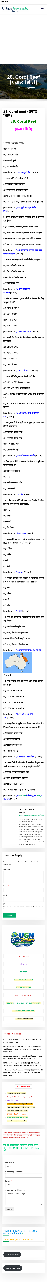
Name (6, 886)
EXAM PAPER (35, 1003)
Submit (9, 1209)
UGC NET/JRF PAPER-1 (13, 1268)
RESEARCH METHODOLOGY (23, 980)
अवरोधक (22, 795)
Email (5, 895)
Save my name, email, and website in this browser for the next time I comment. (23, 908)
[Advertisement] (23, 39)
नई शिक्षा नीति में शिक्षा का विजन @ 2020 (17, 1117)
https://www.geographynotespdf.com (31, 815)
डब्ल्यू (39, 795)
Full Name (10, 1162)
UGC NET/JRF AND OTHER (22, 1003)
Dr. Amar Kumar (27, 809)
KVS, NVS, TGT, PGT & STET (24, 1011)
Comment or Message (15, 1190)
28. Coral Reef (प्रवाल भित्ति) (26, 88)
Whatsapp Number (14, 1172)
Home (14, 88)
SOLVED (9, 1003)
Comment (6, 869)
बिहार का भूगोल (23, 972)
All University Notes (12, 1255)
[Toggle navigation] (42, 8)
